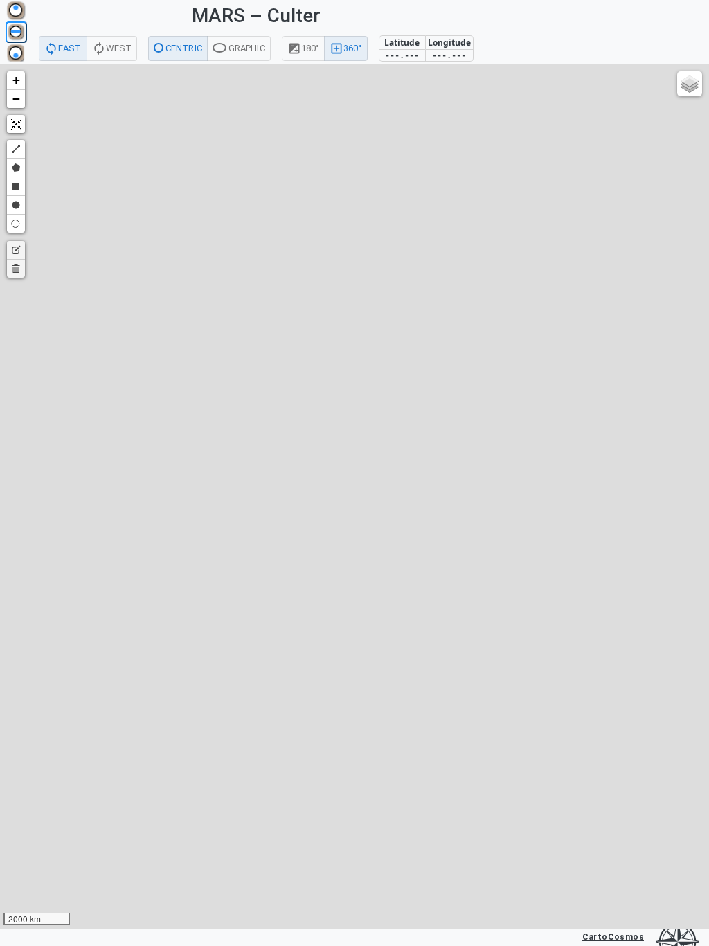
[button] (16, 80)
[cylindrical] (16, 32)
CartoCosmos (613, 937)
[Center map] (16, 124)
